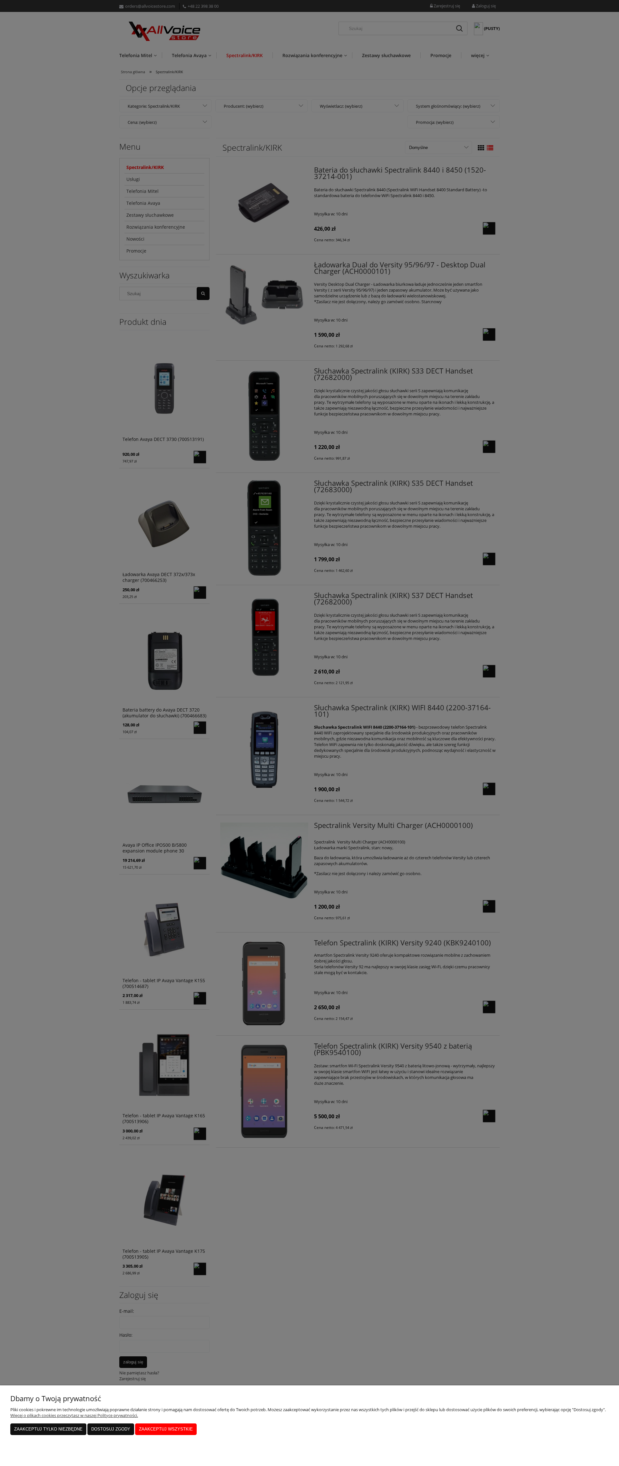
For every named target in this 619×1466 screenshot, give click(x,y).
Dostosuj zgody (110, 1429)
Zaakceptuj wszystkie (166, 1429)
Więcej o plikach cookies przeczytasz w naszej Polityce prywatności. (74, 1415)
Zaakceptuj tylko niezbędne (48, 1429)
